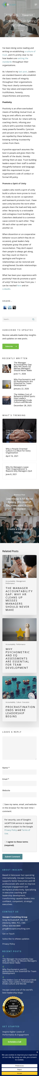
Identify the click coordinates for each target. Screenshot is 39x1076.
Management (21, 581)
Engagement (27, 15)
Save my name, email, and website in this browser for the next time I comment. (19, 808)
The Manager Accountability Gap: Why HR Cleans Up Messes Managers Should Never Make (19, 961)
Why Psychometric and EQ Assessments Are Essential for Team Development (19, 971)
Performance (10, 583)
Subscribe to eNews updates (15, 938)
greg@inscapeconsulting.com (16, 928)
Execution (25, 702)
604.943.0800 (14, 925)
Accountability (12, 15)
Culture (18, 702)
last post (23, 71)
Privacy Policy (10, 830)
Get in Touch (8, 933)
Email (5, 779)
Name (6, 767)
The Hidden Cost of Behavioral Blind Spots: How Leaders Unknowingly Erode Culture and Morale (19, 982)
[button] (36, 4)
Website (6, 790)
